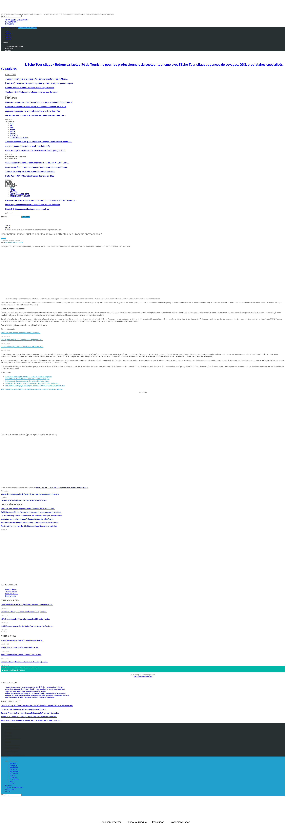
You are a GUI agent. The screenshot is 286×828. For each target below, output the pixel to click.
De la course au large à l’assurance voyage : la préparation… (24, 612)
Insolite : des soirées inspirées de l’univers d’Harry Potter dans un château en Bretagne (30, 494)
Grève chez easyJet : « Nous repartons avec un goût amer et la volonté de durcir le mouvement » (37, 706)
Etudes (21, 389)
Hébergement (11, 186)
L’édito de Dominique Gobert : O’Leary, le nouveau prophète (28, 376)
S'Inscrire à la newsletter (9, 28)
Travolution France (12, 748)
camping (14, 192)
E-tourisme (10, 184)
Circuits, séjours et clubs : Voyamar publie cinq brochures (29, 87)
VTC (11, 126)
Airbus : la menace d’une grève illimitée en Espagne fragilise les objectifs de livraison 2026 (35, 693)
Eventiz (8, 742)
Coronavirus (15, 389)
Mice (11, 781)
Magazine (8, 785)
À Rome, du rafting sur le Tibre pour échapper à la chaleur (30, 171)
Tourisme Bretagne (41, 389)
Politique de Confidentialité (15, 729)
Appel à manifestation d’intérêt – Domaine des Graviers (21, 655)
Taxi (11, 128)
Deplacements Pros (12, 745)
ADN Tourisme (6, 389)
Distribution (11, 98)
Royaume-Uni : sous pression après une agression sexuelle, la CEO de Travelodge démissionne (37, 695)
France (8, 182)
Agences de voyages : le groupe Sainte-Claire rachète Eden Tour (33, 111)
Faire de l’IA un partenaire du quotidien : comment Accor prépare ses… (27, 605)
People (12, 783)
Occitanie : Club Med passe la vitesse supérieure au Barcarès (31, 92)
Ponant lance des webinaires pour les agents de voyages (27, 379)
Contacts (8, 732)
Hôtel (12, 190)
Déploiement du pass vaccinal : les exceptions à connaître (27, 381)
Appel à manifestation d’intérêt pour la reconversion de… (22, 640)
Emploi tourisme (11, 751)
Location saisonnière (19, 194)
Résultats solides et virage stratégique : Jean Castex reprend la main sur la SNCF (31, 720)
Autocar (14, 136)
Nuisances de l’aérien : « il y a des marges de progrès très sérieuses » (32, 383)
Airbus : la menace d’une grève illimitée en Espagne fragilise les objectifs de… (38, 142)
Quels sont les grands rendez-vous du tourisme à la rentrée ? (25, 691)
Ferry (12, 130)
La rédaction (11, 22)
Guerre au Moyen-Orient (16, 157)
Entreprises (14, 773)
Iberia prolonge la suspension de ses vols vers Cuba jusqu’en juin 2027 (35, 150)
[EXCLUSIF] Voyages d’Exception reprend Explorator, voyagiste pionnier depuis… (39, 83)
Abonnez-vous (10, 789)
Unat (60, 389)
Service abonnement (13, 739)
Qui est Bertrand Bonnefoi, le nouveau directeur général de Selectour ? (35, 115)
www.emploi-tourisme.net (13, 670)
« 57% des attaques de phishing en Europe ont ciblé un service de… (25, 619)
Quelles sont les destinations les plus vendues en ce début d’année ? (24, 500)
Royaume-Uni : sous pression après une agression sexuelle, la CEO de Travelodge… (41, 200)
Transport (10, 121)
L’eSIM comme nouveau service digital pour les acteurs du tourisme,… (27, 626)
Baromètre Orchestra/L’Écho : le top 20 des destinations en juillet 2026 (35, 106)
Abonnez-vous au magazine (27, 28)
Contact (8, 791)
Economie (13, 763)
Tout (12, 124)
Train (12, 132)
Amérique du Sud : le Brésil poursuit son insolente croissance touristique (36, 167)
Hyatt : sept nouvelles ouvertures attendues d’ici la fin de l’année (32, 205)
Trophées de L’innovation (14, 787)
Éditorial (12, 775)
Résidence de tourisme (20, 196)
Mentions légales (11, 726)
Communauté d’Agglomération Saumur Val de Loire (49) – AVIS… (24, 662)
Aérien (13, 134)
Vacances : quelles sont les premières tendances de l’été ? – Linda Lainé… (37, 163)
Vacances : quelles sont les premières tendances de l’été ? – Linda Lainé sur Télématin (34, 687)
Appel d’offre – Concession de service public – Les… (20, 647)
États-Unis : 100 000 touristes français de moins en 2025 (29, 176)
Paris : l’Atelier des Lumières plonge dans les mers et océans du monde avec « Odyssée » (35, 689)
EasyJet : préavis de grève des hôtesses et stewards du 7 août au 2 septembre (30, 713)
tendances (31, 389)
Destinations (11, 159)
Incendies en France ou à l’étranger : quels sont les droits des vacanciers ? (29, 717)
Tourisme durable (53, 389)
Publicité (9, 24)
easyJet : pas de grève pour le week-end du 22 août (27, 146)
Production (10, 75)
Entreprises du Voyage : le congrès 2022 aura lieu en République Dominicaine (35, 385)
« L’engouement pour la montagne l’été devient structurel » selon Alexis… (36, 79)
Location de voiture (19, 138)
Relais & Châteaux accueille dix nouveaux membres (27, 209)
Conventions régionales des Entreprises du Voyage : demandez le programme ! (39, 102)
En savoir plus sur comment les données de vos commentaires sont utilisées (62, 488)
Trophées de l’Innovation (16, 20)
